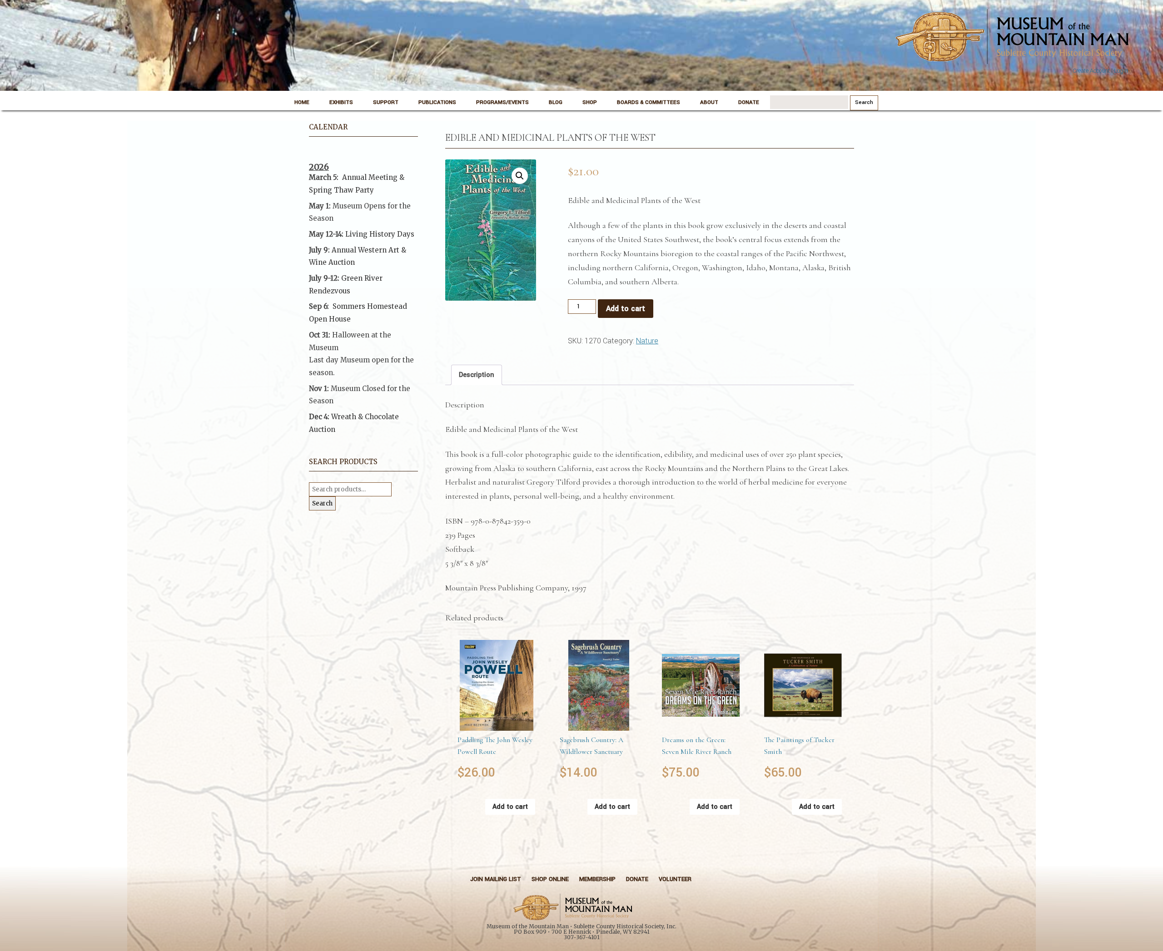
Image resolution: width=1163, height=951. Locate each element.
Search (322, 503)
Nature (647, 341)
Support (385, 102)
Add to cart (625, 308)
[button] (520, 176)
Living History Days (379, 234)
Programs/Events (502, 102)
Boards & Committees (648, 102)
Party (363, 190)
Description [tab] (476, 375)
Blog (555, 102)
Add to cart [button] (510, 807)
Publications (437, 102)
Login (1121, 71)
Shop (589, 102)
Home (301, 102)
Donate (748, 102)
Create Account (1091, 71)
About (709, 102)
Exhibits (341, 102)
